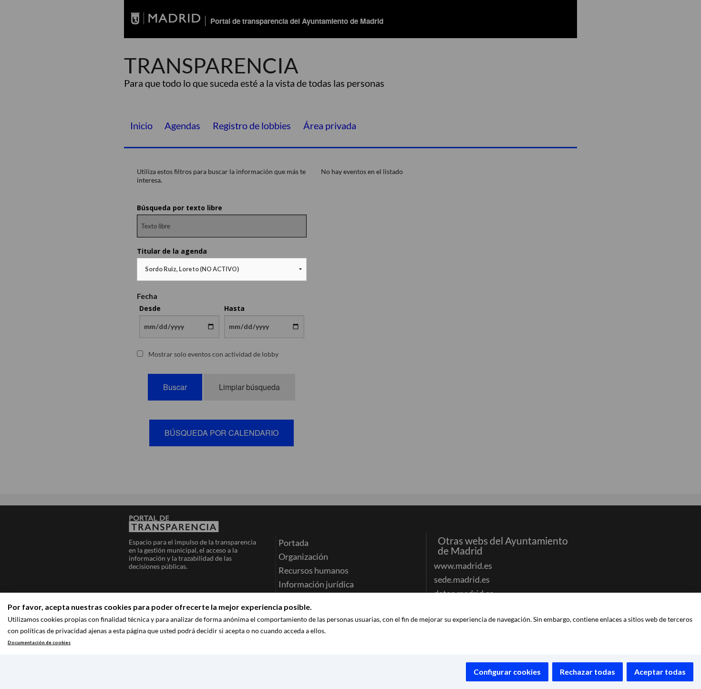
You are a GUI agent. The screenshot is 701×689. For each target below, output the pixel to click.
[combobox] (222, 269)
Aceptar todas (660, 671)
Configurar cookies (507, 671)
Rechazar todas (587, 671)
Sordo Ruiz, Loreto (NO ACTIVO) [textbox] (192, 269)
